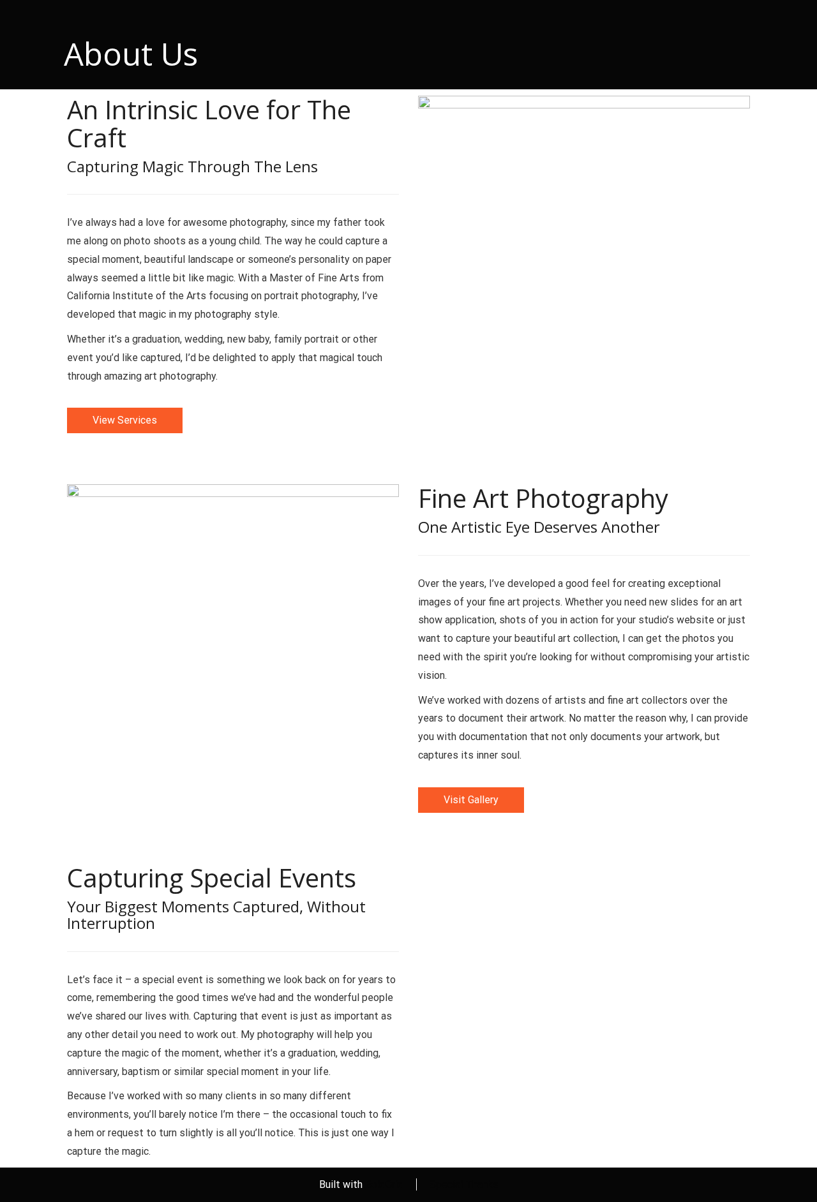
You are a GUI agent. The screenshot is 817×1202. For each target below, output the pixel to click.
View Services (125, 420)
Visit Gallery (471, 800)
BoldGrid (384, 1184)
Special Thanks (464, 1184)
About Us (131, 54)
